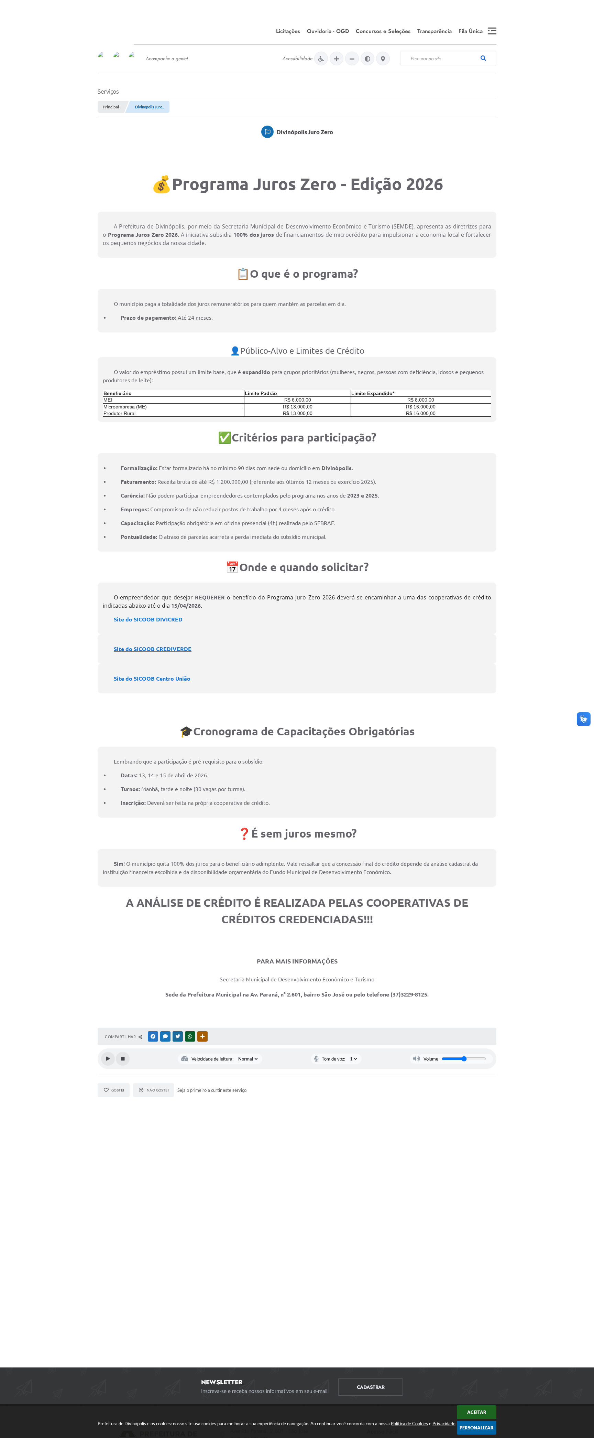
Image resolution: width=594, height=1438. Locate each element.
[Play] (108, 1059)
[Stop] (123, 1059)
